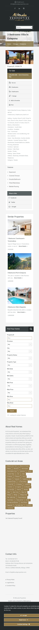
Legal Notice (10, 582)
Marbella (26, 489)
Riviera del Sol (19, 500)
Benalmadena (25, 468)
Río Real (28, 500)
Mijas (8, 492)
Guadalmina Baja (11, 481)
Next (31, 57)
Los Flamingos (10, 489)
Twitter (13, 202)
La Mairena (27, 484)
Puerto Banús (10, 500)
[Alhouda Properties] (19, 17)
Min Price (10, 382)
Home (9, 44)
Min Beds (10, 369)
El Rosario (17, 476)
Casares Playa (10, 473)
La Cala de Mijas (23, 481)
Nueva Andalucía (22, 497)
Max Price (10, 389)
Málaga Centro (23, 494)
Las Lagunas (18, 486)
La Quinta (9, 486)
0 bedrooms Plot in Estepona (17, 273)
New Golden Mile (11, 497)
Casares (30, 471)
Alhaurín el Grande (24, 466)
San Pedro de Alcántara (12, 502)
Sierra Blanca (24, 502)
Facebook (13, 198)
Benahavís (16, 468)
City (8, 348)
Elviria (24, 476)
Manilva (19, 489)
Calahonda (22, 471)
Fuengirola (17, 479)
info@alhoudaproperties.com (19, 4)
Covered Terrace (14, 176)
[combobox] (19, 344)
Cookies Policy (11, 585)
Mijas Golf (24, 492)
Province (10, 341)
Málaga (15, 44)
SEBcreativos (27, 601)
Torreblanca (29, 505)
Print (12, 105)
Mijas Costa (16, 492)
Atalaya (9, 468)
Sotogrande (9, 505)
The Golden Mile (19, 505)
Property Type (11, 362)
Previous (7, 57)
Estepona (23, 44)
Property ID (10, 335)
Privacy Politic (10, 579)
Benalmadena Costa (12, 471)
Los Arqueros (27, 486)
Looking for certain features (17, 415)
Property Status (12, 355)
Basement (12, 172)
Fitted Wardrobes (14, 183)
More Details (22, 246)
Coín (18, 473)
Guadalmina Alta (26, 479)
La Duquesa (19, 484)
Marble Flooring (14, 186)
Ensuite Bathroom (14, 179)
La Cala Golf (10, 484)
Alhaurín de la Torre (12, 466)
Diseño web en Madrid (14, 601)
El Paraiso (9, 476)
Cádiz (23, 473)
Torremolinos (10, 507)
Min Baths (10, 376)
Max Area (10, 403)
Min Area (10, 396)
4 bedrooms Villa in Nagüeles (17, 307)
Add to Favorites (15, 100)
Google (14, 206)
